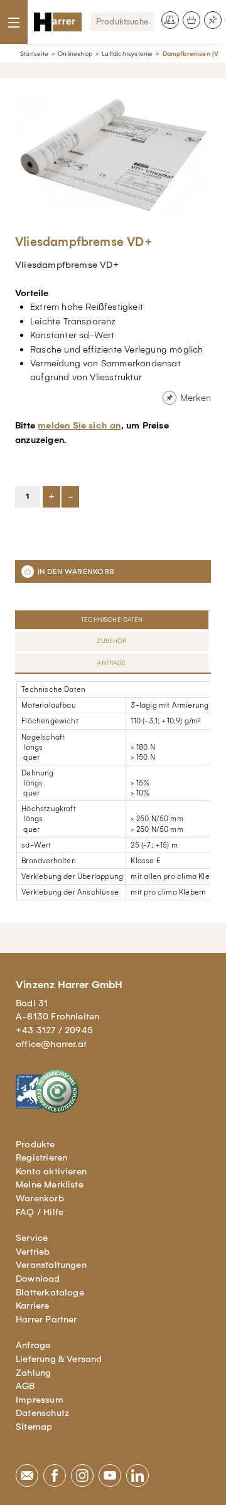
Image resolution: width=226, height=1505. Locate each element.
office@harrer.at (51, 1044)
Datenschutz (42, 1412)
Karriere (33, 1305)
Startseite (34, 54)
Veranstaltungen (51, 1264)
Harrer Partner (46, 1319)
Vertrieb (33, 1251)
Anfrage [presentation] (111, 663)
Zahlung (33, 1372)
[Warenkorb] (191, 20)
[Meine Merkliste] (213, 20)
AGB (25, 1385)
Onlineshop (75, 54)
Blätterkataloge (50, 1292)
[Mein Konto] (170, 20)
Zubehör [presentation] (111, 641)
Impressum (39, 1399)
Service (32, 1237)
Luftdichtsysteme (127, 54)
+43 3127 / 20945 (54, 1030)
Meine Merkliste (49, 1184)
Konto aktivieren (51, 1171)
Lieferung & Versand (59, 1358)
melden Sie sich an (79, 425)
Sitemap (34, 1426)
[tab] (113, 619)
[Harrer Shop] (58, 22)
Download (38, 1278)
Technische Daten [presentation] (112, 619)
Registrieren (41, 1157)
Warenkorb (40, 1198)
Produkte (35, 1144)
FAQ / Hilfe (39, 1212)
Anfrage (33, 1345)
